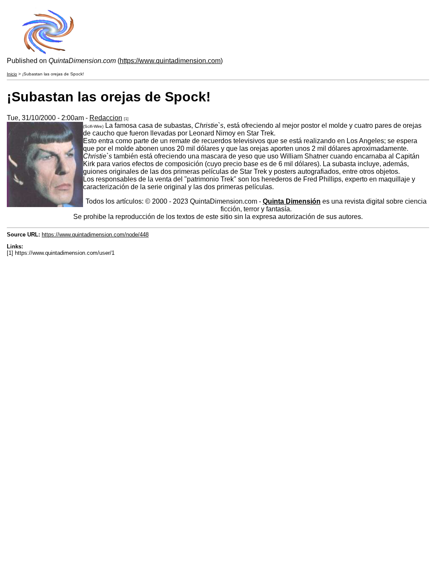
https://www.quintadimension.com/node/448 (95, 234)
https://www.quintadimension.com (170, 60)
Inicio (12, 74)
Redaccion (105, 117)
